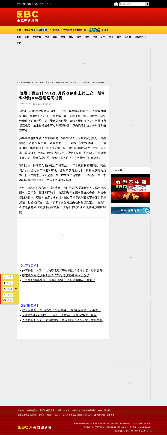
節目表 (21, 410)
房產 (79, 37)
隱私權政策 (148, 423)
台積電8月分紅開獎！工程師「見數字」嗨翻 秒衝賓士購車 (59, 315)
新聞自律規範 (63, 410)
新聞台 (34, 415)
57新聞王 (55, 30)
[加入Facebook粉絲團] (8, 296)
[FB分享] (8, 278)
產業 (47, 37)
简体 (49, 4)
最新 (19, 37)
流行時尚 (139, 37)
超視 (80, 415)
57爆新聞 (67, 30)
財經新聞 (28, 30)
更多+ (107, 30)
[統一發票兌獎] (130, 213)
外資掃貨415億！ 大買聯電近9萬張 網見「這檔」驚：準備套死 (62, 270)
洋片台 (73, 415)
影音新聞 (37, 37)
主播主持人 (32, 410)
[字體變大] (8, 284)
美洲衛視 (88, 415)
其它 (19, 43)
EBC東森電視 (24, 4)
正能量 (128, 37)
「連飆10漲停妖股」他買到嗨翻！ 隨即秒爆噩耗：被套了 (58, 280)
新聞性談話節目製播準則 (83, 410)
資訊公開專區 (104, 410)
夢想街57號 (80, 30)
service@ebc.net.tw (145, 427)
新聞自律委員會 (47, 410)
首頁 (19, 30)
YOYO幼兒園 (99, 415)
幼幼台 (57, 415)
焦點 (27, 37)
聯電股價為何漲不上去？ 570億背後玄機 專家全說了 (55, 275)
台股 (71, 37)
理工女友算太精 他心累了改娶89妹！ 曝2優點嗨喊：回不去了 (61, 310)
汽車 (87, 37)
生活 (111, 37)
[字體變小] (8, 290)
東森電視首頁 (23, 415)
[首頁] (27, 16)
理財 (95, 37)
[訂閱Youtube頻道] (8, 301)
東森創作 (110, 415)
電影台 (65, 415)
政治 (55, 37)
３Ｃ (103, 37)
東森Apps (39, 4)
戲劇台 (49, 415)
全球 (63, 37)
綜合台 (42, 415)
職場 (119, 37)
